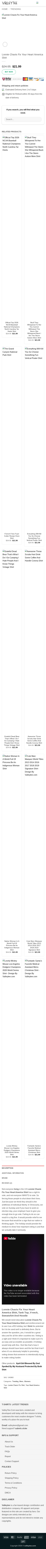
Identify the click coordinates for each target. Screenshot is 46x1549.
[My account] (33, 3)
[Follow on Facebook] (3, 1527)
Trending (15, 9)
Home (5, 9)
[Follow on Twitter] (15, 1527)
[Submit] (38, 119)
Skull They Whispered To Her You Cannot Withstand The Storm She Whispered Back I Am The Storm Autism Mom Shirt (34, 330)
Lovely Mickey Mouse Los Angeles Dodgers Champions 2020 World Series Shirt (12, 1150)
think (30, 1326)
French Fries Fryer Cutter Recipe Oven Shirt (12, 536)
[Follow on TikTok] (11, 1527)
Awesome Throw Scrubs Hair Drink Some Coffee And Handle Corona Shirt (34, 740)
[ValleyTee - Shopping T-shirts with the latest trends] (10, 3)
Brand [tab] (4, 1178)
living (16, 1189)
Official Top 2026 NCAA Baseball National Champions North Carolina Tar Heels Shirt (12, 327)
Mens (21, 1381)
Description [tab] (7, 1168)
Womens (27, 1381)
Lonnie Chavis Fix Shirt (16, 1385)
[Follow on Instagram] (7, 1527)
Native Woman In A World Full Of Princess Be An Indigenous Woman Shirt (11, 945)
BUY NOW (9, 72)
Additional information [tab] (13, 1173)
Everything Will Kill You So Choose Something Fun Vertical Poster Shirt (34, 537)
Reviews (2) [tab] (7, 1183)
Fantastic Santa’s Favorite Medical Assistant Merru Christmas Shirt (34, 1149)
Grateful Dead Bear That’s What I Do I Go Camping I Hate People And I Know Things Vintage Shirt (12, 741)
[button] (37, 3)
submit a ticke (21, 1428)
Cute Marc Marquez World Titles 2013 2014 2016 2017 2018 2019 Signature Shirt (34, 945)
